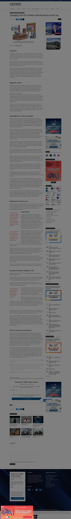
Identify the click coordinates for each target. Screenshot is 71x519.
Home (10, 0)
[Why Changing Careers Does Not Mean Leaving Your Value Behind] (26, 431)
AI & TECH (18, 8)
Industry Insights (48, 216)
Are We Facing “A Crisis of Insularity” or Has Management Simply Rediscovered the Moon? (15, 425)
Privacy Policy (26, 513)
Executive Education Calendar (50, 221)
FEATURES (52, 8)
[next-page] (11, 439)
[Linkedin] (21, 19)
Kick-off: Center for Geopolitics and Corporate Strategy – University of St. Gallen (55, 278)
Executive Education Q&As (50, 219)
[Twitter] (19, 19)
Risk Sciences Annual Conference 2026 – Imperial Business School (54, 256)
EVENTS (57, 8)
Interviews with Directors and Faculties (52, 215)
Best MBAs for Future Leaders (51, 212)
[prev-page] (10, 439)
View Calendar (48, 281)
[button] (60, 0)
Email (13, 389)
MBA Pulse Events (49, 222)
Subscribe (28, 0)
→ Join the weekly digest (26, 398)
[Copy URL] (23, 19)
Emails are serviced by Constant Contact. (17, 495)
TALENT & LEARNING (35, 8)
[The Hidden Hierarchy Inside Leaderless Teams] (26, 419)
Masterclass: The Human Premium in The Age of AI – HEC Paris (55, 321)
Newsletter (32, 0)
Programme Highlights (49, 213)
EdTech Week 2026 (52, 369)
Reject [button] (36, 517)
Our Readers (17, 0)
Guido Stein (13, 45)
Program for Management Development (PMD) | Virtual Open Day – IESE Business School (54, 268)
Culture (22, 422)
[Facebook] (17, 19)
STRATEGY (23, 8)
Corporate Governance (19, 11)
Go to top (41, 359)
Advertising (43, 0)
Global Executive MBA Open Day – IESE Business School (54, 362)
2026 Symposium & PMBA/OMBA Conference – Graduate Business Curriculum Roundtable (54, 373)
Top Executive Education (38, 0)
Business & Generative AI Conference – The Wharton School (55, 264)
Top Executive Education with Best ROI (52, 211)
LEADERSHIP (12, 8)
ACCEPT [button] (35, 515)
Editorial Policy (47, 0)
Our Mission (24, 0)
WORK (29, 8)
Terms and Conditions (34, 513)
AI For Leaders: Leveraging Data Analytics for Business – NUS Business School (54, 273)
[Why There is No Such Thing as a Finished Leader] (15, 431)
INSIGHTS (47, 8)
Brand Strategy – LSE (52, 312)
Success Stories (48, 218)
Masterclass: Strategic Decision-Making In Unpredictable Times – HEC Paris (55, 316)
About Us (13, 0)
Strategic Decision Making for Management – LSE (53, 309)
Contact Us (51, 0)
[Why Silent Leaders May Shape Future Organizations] (38, 431)
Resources (21, 0)
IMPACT (42, 8)
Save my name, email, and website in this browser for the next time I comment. (23, 461)
